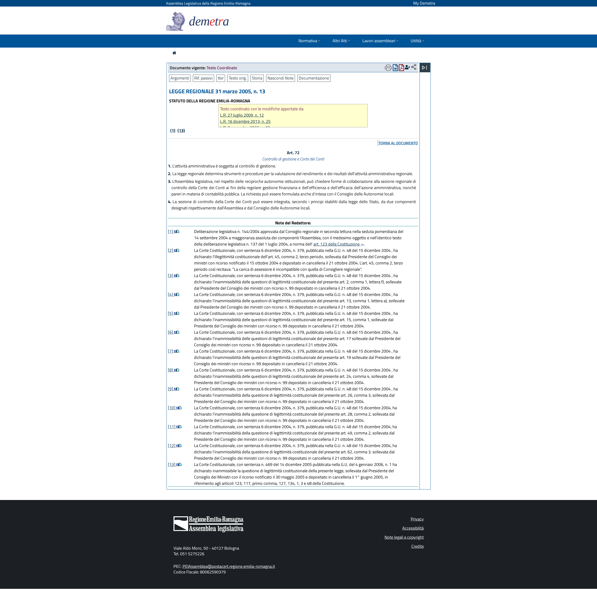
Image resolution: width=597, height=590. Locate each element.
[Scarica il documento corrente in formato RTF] (395, 69)
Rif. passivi (203, 78)
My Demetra (424, 3)
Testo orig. (238, 78)
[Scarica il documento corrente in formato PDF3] (401, 69)
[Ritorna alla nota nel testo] (175, 231)
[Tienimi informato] (407, 67)
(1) (172, 130)
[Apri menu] (424, 67)
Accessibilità (413, 528)
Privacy (417, 519)
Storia (257, 78)
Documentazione (314, 78)
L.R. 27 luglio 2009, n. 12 (242, 115)
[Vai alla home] (174, 53)
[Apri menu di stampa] (388, 67)
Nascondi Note (280, 78)
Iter (221, 78)
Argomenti (179, 78)
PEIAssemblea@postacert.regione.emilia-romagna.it (229, 566)
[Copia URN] (414, 67)
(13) (181, 130)
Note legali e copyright (404, 537)
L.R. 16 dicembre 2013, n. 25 (245, 121)
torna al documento (398, 143)
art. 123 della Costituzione (337, 244)
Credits (417, 546)
